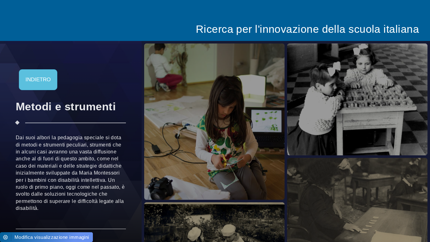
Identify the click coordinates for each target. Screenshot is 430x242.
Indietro (38, 80)
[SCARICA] (235, 120)
